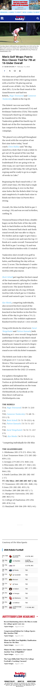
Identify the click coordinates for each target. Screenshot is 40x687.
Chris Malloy (13, 146)
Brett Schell (7, 277)
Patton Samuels (24, 331)
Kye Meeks (7, 302)
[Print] (20, 71)
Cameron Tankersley (16, 414)
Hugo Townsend (16, 95)
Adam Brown (9, 66)
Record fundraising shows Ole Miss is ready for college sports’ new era (20, 623)
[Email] (14, 71)
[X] (9, 71)
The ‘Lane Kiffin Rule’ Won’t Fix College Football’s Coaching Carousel (19, 660)
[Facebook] (4, 71)
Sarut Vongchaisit (14, 430)
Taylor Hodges (8, 626)
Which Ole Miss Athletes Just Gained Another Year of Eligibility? (18, 651)
